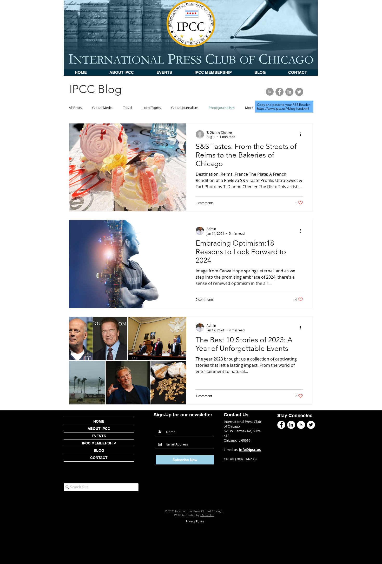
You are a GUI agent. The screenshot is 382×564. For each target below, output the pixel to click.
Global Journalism (184, 107)
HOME (98, 421)
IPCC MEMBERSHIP (99, 443)
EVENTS (99, 436)
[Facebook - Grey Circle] (279, 92)
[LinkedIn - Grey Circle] (289, 92)
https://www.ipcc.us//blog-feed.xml (283, 108)
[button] (164, 72)
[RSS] (301, 425)
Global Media (102, 107)
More (249, 107)
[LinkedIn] (291, 425)
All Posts (75, 107)
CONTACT (99, 458)
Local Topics (151, 107)
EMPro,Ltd (207, 515)
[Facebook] (281, 425)
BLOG (99, 450)
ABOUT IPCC (99, 429)
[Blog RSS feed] (270, 92)
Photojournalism (222, 107)
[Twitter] (311, 425)
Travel (127, 107)
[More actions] (302, 134)
